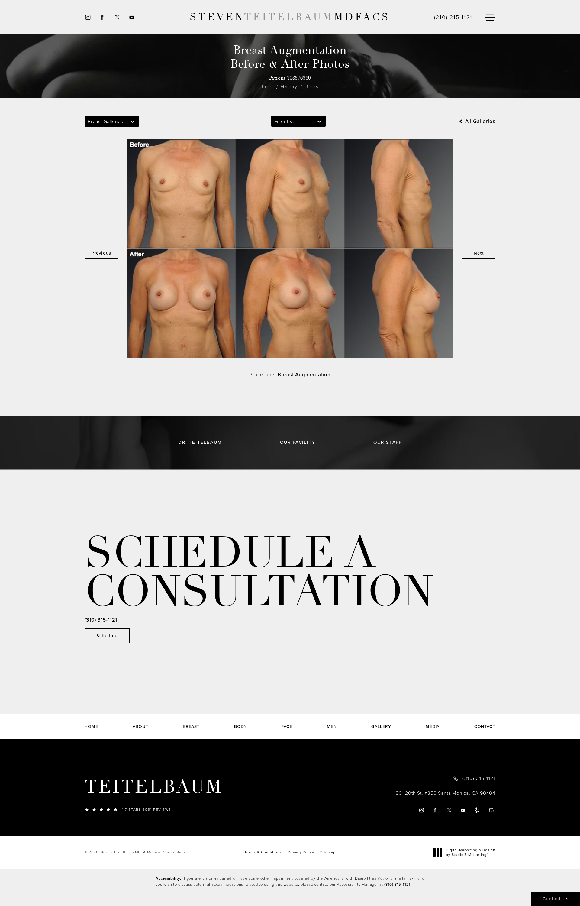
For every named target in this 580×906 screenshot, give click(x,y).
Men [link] (332, 727)
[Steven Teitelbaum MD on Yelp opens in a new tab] (477, 810)
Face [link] (286, 727)
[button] (490, 17)
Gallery (289, 86)
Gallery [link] (381, 727)
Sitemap (328, 852)
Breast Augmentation (304, 374)
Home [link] (91, 727)
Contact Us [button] (556, 898)
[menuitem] (87, 17)
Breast (312, 86)
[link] (453, 17)
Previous (101, 253)
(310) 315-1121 (397, 884)
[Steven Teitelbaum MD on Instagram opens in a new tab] (87, 17)
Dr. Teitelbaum (200, 442)
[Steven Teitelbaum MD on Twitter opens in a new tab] (117, 17)
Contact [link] (484, 727)
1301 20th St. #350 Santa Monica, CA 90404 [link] (444, 793)
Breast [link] (191, 727)
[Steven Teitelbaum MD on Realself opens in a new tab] (491, 810)
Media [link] (433, 727)
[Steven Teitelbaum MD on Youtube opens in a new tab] (132, 17)
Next (479, 253)
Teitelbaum (154, 787)
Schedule (107, 635)
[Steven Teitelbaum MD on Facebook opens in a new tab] (102, 17)
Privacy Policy (301, 852)
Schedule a (259, 573)
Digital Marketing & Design (470, 852)
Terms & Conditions (263, 852)
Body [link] (240, 727)
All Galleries (479, 121)
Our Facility (297, 442)
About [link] (140, 727)
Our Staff (387, 442)
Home (266, 86)
